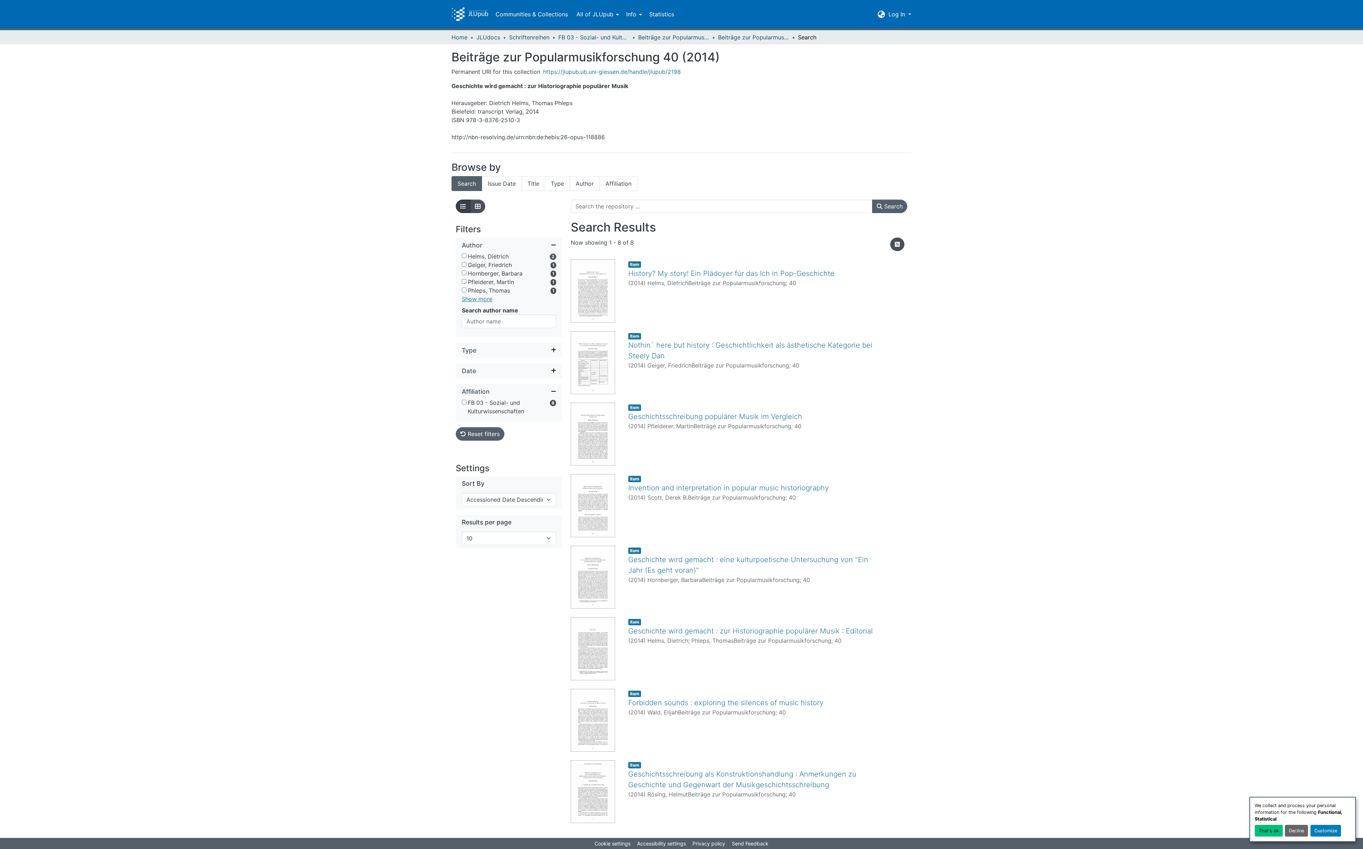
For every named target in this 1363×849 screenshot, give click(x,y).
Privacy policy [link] (709, 843)
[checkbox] (464, 256)
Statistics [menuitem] (661, 14)
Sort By (473, 483)
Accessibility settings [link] (661, 843)
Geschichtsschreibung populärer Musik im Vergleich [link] (715, 416)
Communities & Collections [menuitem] (532, 14)
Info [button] (631, 14)
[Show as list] (463, 206)
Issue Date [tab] (502, 183)
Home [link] (459, 37)
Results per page (486, 522)
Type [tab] (557, 183)
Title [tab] (533, 183)
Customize (1325, 830)
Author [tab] (585, 183)
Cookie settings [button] (612, 843)
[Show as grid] (477, 206)
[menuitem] (597, 14)
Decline (1296, 830)
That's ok (1269, 830)
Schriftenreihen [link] (529, 37)
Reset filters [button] (483, 433)
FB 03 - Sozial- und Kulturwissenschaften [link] (593, 37)
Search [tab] (467, 183)
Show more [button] (477, 299)
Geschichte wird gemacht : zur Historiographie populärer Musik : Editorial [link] (750, 631)
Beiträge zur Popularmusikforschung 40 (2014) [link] (753, 37)
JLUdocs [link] (488, 37)
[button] (469, 14)
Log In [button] (897, 14)
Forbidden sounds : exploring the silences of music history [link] (725, 702)
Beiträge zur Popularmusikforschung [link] (673, 37)
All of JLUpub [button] (594, 14)
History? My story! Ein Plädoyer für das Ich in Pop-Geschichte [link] (731, 273)
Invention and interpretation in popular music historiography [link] (728, 488)
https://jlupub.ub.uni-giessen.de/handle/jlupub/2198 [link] (612, 71)
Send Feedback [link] (750, 843)
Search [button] (892, 206)
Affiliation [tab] (618, 183)
